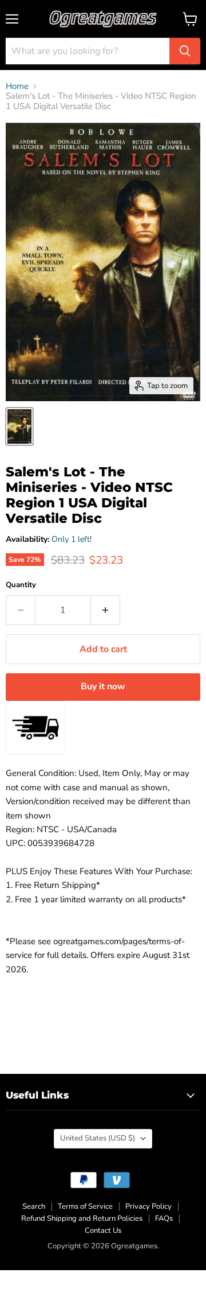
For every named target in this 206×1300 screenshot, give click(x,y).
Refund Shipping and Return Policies (81, 1218)
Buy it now (103, 686)
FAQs (164, 1218)
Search (33, 1206)
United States (97, 1138)
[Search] (184, 51)
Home (17, 86)
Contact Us (103, 1230)
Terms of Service (85, 1206)
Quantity (21, 585)
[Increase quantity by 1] (105, 610)
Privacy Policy (148, 1206)
